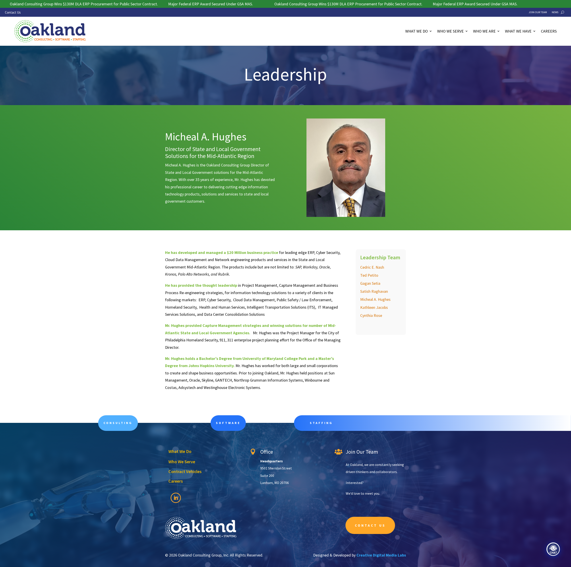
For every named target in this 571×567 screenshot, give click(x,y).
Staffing (321, 423)
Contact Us (13, 12)
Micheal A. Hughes (375, 299)
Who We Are (484, 31)
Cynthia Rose (371, 315)
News (555, 12)
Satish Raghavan (374, 291)
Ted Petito (369, 275)
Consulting (117, 423)
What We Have (518, 31)
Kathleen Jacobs (374, 307)
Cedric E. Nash (372, 267)
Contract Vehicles (185, 471)
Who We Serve (450, 31)
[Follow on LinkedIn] (176, 498)
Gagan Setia (370, 283)
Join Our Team (538, 12)
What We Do (416, 31)
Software (228, 423)
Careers (549, 31)
